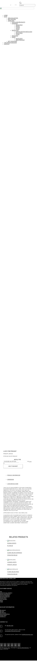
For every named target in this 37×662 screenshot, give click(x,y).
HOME (5, 15)
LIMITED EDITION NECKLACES (24, 31)
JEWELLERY (11, 20)
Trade (1, 601)
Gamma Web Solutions (23, 647)
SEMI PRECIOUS (20, 40)
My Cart (2, 611)
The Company (3, 599)
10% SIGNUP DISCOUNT (10, 42)
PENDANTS (15, 36)
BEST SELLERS (12, 19)
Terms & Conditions (5, 595)
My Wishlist (3, 612)
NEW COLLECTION (13, 18)
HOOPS (18, 27)
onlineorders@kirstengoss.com (12, 631)
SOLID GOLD (19, 25)
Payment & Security (5, 596)
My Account (3, 610)
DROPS (18, 26)
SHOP (5, 16)
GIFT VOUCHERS (12, 41)
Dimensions (10, 479)
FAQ (1, 591)
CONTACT (6, 44)
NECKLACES (15, 30)
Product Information (13, 475)
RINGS (13, 37)
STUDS (17, 29)
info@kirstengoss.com (27, 634)
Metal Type (17, 459)
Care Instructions (12, 483)
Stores (1, 600)
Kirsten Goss (7, 647)
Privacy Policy (3, 598)
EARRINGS (15, 23)
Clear (30, 461)
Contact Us (3, 616)
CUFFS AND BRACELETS (18, 22)
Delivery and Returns (5, 594)
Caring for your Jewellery (6, 592)
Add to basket (13, 466)
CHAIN (17, 34)
